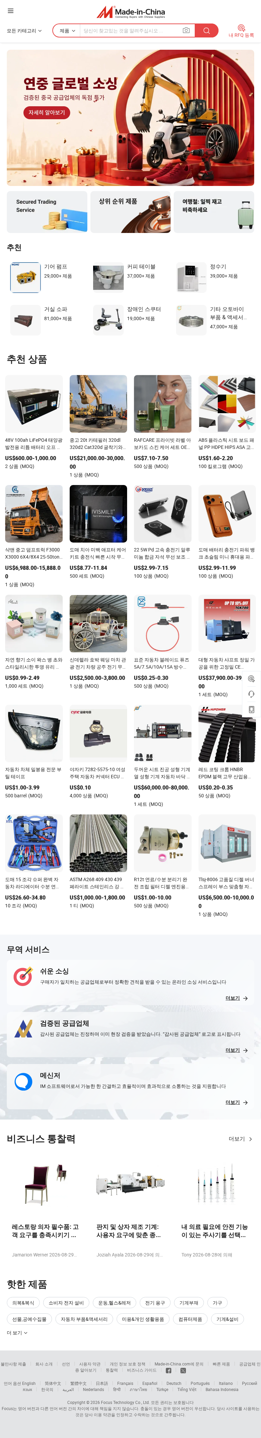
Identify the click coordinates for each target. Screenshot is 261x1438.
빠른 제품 (221, 1363)
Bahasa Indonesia (222, 1389)
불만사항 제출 (13, 1363)
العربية (68, 1389)
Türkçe (162, 1389)
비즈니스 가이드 (142, 1370)
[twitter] (183, 1370)
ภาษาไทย (138, 1389)
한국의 (47, 1389)
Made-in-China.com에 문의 (179, 1363)
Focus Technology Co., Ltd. (125, 1402)
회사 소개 (44, 1363)
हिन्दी (117, 1389)
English (29, 1383)
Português (200, 1383)
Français (125, 1383)
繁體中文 (78, 1383)
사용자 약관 (90, 1363)
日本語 (102, 1383)
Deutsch (174, 1383)
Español (149, 1383)
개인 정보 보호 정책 (127, 1363)
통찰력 (112, 1370)
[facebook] (168, 1370)
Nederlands (93, 1389)
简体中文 (53, 1383)
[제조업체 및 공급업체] (131, 11)
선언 (66, 1363)
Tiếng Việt (186, 1389)
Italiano (226, 1383)
